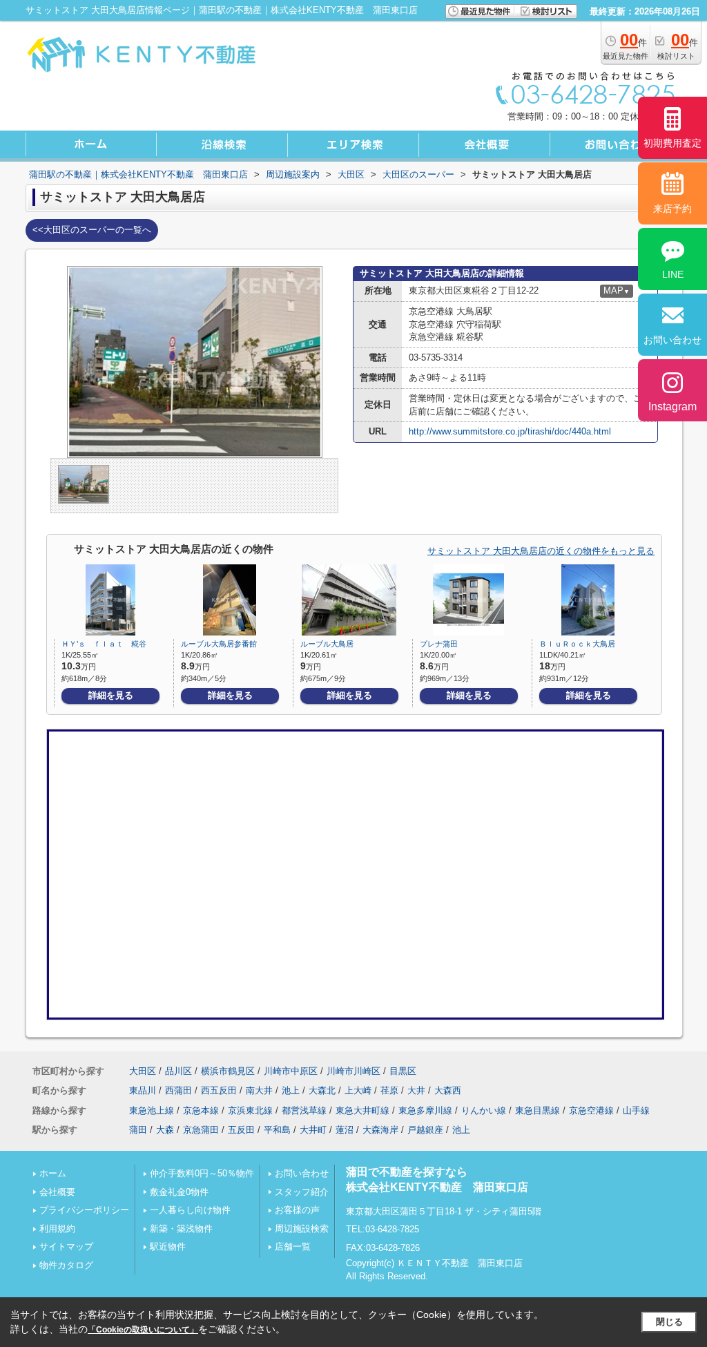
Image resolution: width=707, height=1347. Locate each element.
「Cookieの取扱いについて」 (143, 1330)
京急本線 (201, 1110)
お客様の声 (297, 1210)
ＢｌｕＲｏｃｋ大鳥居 (577, 644)
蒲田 (138, 1130)
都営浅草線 (304, 1110)
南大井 (259, 1090)
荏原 (389, 1090)
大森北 (322, 1090)
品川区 (178, 1071)
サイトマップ (66, 1246)
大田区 (142, 1071)
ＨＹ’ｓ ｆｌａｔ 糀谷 (103, 644)
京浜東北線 (250, 1110)
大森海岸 (380, 1130)
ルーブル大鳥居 (327, 644)
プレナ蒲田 (439, 644)
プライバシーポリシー (84, 1210)
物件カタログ (66, 1265)
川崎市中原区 (291, 1071)
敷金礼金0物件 (179, 1192)
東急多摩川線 (425, 1110)
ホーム (52, 1173)
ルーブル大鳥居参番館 (219, 644)
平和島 (277, 1130)
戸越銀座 (425, 1130)
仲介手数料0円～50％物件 (202, 1173)
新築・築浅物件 (181, 1228)
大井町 (313, 1130)
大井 (416, 1090)
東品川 (142, 1090)
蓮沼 (345, 1130)
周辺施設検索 (302, 1228)
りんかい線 (483, 1110)
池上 (291, 1090)
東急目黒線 (537, 1110)
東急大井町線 (362, 1110)
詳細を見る (110, 695)
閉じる (669, 1322)
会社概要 (57, 1192)
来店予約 (672, 208)
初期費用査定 (672, 143)
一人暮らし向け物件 (190, 1210)
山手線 (636, 1110)
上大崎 (358, 1090)
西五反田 (219, 1090)
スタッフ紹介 (302, 1192)
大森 (165, 1130)
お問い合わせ (302, 1173)
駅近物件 (168, 1246)
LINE (673, 274)
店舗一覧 (293, 1246)
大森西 (447, 1090)
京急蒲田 (201, 1130)
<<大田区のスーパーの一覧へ (91, 229)
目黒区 (402, 1071)
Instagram (672, 406)
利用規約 (57, 1228)
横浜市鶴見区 (228, 1071)
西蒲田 (178, 1090)
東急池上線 (151, 1110)
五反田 (241, 1130)
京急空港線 (591, 1110)
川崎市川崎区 (353, 1071)
